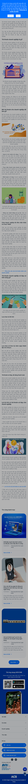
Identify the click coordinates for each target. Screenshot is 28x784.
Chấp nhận (10, 15)
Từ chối (18, 15)
